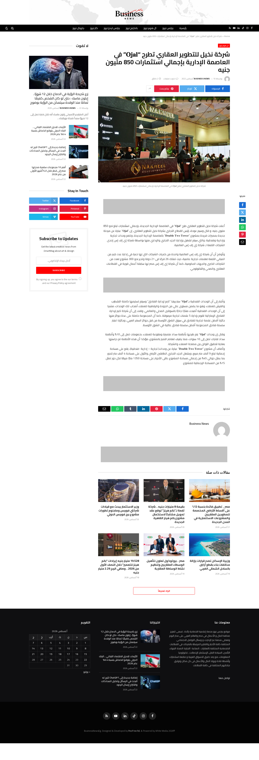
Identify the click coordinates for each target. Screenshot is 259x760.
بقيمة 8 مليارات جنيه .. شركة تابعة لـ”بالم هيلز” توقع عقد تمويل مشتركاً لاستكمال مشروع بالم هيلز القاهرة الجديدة (166, 514)
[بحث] (12, 28)
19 (51, 654)
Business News (202, 78)
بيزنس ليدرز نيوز (112, 28)
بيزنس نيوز (167, 28)
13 (41, 648)
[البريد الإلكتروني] (242, 242)
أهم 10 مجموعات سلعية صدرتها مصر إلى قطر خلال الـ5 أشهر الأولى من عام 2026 (48, 170)
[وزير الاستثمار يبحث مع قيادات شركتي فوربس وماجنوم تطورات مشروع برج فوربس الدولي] (118, 490)
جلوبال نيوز (78, 28)
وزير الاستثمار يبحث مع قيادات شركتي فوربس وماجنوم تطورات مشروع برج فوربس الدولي (118, 510)
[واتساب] (242, 227)
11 (59, 648)
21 (33, 654)
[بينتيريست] (242, 234)
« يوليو (86, 672)
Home (227, 36)
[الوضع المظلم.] (7, 28)
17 (68, 654)
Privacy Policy (57, 283)
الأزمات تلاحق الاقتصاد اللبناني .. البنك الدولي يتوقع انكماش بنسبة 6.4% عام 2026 (48, 130)
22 (85, 659)
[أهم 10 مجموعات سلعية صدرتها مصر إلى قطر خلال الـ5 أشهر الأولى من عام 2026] (78, 171)
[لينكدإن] (242, 220)
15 (85, 654)
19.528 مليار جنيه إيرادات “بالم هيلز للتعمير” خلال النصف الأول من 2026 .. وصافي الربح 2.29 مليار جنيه (118, 566)
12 (51, 648)
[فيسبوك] (242, 205)
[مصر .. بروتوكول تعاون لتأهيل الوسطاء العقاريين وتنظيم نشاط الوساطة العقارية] (164, 544)
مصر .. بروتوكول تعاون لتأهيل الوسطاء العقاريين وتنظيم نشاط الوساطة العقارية (165, 564)
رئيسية (182, 28)
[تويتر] (242, 212)
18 (59, 654)
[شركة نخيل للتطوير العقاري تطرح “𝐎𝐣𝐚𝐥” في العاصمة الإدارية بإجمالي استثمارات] (164, 139)
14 (33, 648)
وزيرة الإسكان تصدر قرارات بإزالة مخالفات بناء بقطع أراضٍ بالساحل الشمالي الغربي (210, 564)
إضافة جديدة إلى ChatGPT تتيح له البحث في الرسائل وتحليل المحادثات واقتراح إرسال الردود (47, 150)
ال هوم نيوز (150, 28)
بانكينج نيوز (132, 28)
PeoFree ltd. (134, 731)
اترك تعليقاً (164, 591)
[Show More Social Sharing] (149, 88)
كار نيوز (94, 28)
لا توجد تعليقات (169, 78)
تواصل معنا (224, 678)
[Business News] (129, 14)
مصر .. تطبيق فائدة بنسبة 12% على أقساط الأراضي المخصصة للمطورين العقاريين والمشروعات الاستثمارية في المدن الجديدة (211, 514)
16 (76, 654)
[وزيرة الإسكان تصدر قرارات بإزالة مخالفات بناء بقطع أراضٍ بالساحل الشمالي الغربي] (209, 544)
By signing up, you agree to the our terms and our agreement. (57, 281)
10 (68, 648)
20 (41, 654)
